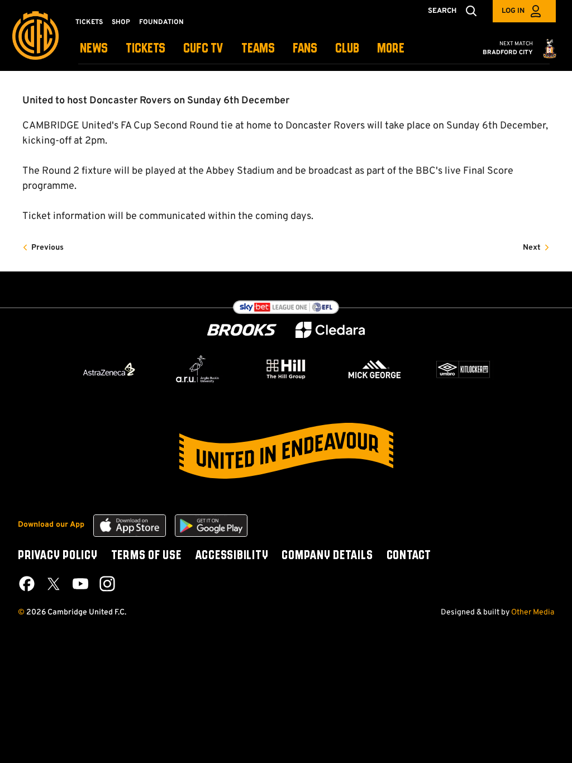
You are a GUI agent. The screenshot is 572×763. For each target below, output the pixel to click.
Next (532, 247)
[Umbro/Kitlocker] (463, 369)
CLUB (347, 49)
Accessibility (232, 555)
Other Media (532, 612)
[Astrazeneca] (109, 369)
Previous (47, 247)
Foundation (161, 22)
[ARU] (197, 369)
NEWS (94, 49)
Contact (409, 555)
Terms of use (146, 555)
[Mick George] (374, 369)
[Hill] (286, 368)
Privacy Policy (58, 555)
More (390, 49)
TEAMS (258, 49)
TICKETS (145, 49)
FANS (305, 49)
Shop (121, 22)
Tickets (89, 22)
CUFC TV (203, 49)
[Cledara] (330, 330)
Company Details (327, 555)
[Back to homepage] (35, 35)
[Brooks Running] (242, 330)
